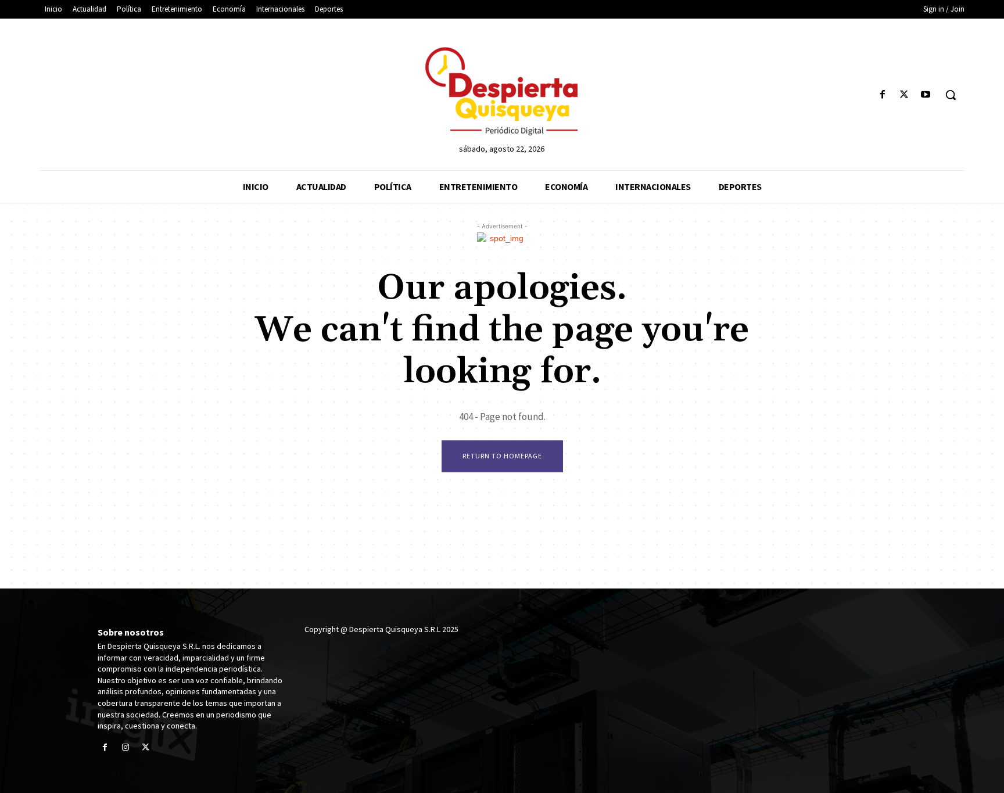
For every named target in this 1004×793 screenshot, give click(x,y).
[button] (950, 95)
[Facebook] (882, 95)
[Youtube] (926, 95)
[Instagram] (125, 748)
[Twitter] (904, 95)
